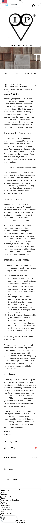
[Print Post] (27, 441)
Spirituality (7, 434)
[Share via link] (21, 441)
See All (34, 457)
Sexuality (7, 431)
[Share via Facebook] (5, 441)
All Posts (4, 73)
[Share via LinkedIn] (16, 441)
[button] (17, 73)
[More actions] (35, 85)
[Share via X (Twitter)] (11, 441)
